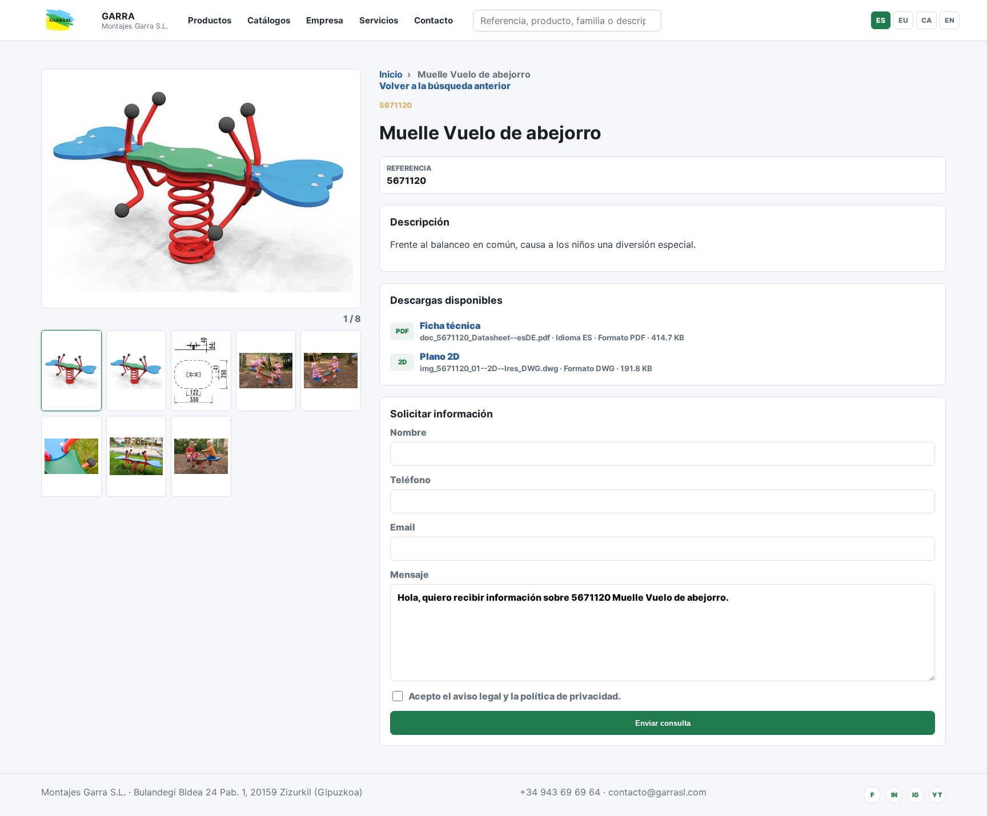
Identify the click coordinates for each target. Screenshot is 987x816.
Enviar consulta (663, 723)
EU (903, 20)
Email (402, 527)
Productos (209, 20)
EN (949, 20)
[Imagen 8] (201, 456)
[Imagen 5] (330, 370)
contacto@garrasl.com (657, 792)
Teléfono (410, 479)
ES (880, 20)
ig (915, 795)
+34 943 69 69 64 (560, 792)
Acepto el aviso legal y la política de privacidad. (514, 696)
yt (937, 795)
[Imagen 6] (71, 456)
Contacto (433, 20)
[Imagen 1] (71, 370)
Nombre (408, 432)
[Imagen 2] (136, 370)
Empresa (324, 20)
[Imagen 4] (266, 370)
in (894, 795)
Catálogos (268, 20)
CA (926, 20)
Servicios (378, 20)
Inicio (391, 74)
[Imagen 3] (201, 370)
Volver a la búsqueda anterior (445, 85)
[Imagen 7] (136, 456)
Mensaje (409, 574)
